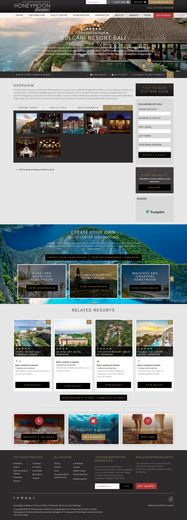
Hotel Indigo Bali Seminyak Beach (28, 353)
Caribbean (78, 463)
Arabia (57, 467)
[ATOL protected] (171, 499)
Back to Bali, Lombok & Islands (34, 74)
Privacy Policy (41, 505)
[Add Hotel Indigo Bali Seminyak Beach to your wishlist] (48, 322)
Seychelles (37, 470)
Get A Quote (163, 15)
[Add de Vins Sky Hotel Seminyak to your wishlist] (89, 322)
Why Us (119, 15)
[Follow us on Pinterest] (26, 498)
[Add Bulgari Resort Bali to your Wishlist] (170, 74)
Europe (76, 467)
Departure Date (147, 109)
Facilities (58, 107)
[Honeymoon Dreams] (32, 6)
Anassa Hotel (39, 169)
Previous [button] (15, 278)
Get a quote (93, 437)
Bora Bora (37, 474)
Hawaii (35, 478)
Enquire (154, 187)
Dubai (16, 467)
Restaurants (88, 107)
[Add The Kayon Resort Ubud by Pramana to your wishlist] (129, 322)
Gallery (118, 107)
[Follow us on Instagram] (22, 498)
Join (126, 486)
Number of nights (149, 118)
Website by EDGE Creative (161, 505)
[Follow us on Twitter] (18, 498)
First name (144, 127)
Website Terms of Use (60, 505)
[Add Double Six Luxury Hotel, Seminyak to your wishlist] (170, 322)
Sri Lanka (36, 467)
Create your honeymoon (67, 257)
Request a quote (155, 155)
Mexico (17, 481)
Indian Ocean (79, 470)
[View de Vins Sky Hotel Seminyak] (73, 338)
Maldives (17, 463)
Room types (28, 107)
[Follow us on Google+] (34, 498)
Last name (144, 135)
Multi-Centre (59, 15)
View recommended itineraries (115, 257)
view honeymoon (42, 286)
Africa (57, 463)
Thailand (36, 463)
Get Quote (146, 486)
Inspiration (102, 15)
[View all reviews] (155, 211)
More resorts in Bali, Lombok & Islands (93, 397)
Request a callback (39, 437)
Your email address (150, 144)
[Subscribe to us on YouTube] (30, 498)
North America (80, 474)
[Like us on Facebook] (14, 498)
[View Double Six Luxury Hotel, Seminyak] (154, 338)
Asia (56, 470)
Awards (133, 15)
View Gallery (100, 74)
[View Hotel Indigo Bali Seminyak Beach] (32, 338)
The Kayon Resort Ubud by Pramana (113, 353)
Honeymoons (81, 15)
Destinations (37, 15)
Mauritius (18, 477)
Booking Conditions (22, 505)
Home (19, 15)
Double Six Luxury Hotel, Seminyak (150, 353)
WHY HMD (148, 437)
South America (80, 478)
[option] (40, 281)
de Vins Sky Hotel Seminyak (68, 353)
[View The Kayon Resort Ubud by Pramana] (113, 338)
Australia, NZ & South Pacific (61, 475)
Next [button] (171, 278)
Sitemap (77, 505)
